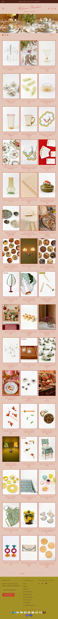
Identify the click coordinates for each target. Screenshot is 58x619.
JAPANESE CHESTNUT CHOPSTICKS (47, 299)
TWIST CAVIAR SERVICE (47, 497)
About (24, 583)
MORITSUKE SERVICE (11, 332)
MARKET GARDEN (11, 101)
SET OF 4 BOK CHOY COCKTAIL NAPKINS (29, 299)
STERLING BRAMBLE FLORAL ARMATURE (47, 332)
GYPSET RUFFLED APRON (11, 530)
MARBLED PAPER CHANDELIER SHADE (11, 464)
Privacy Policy (26, 602)
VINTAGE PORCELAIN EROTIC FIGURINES (47, 365)
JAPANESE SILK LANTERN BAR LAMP (10, 299)
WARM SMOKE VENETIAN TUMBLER (11, 134)
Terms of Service (27, 600)
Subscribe (8, 594)
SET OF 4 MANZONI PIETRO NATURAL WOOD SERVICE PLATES (47, 564)
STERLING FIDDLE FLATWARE (10, 68)
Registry (25, 586)
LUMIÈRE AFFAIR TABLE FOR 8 (47, 398)
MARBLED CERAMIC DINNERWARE (11, 233)
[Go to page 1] (13, 572)
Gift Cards (25, 589)
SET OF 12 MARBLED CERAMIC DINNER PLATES (47, 266)
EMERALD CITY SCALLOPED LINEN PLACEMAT (47, 134)
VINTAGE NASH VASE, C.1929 (11, 200)
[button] (52, 8)
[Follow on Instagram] (3, 1)
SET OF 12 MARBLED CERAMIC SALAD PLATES (11, 266)
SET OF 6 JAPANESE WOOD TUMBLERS (29, 332)
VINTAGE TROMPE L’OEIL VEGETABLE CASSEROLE (47, 200)
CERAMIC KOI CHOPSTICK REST (10, 431)
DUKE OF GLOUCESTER (11, 167)
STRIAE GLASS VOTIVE (29, 365)
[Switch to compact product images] (7, 35)
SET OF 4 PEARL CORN (29, 101)
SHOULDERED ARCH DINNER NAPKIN (29, 563)
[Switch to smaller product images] (5, 35)
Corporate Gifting (27, 591)
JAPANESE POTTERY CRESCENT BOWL (47, 431)
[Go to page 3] (45, 572)
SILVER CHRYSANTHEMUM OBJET (29, 398)
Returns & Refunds (28, 597)
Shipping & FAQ (27, 594)
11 (40, 572)
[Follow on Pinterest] (46, 583)
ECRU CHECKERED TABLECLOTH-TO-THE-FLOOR (29, 233)
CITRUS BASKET (29, 530)
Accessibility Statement (29, 605)
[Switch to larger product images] (2, 35)
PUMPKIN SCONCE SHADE (28, 266)
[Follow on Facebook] (39, 583)
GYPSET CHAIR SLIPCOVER (47, 464)
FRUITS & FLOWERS (29, 68)
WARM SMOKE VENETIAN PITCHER (29, 134)
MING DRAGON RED (11, 398)
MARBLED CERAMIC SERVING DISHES (47, 233)
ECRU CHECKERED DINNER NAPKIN (29, 200)
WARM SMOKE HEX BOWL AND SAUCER (47, 101)
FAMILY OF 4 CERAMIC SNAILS (29, 464)
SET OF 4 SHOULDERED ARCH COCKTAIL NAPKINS (47, 530)
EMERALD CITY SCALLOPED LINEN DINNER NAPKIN (29, 167)
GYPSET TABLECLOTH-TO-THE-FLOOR (29, 497)
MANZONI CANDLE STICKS (11, 563)
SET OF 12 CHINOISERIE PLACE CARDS (47, 167)
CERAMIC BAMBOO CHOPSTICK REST (28, 431)
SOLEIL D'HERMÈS (11, 497)
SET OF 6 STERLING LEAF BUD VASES (11, 365)
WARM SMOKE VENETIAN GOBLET (47, 68)
